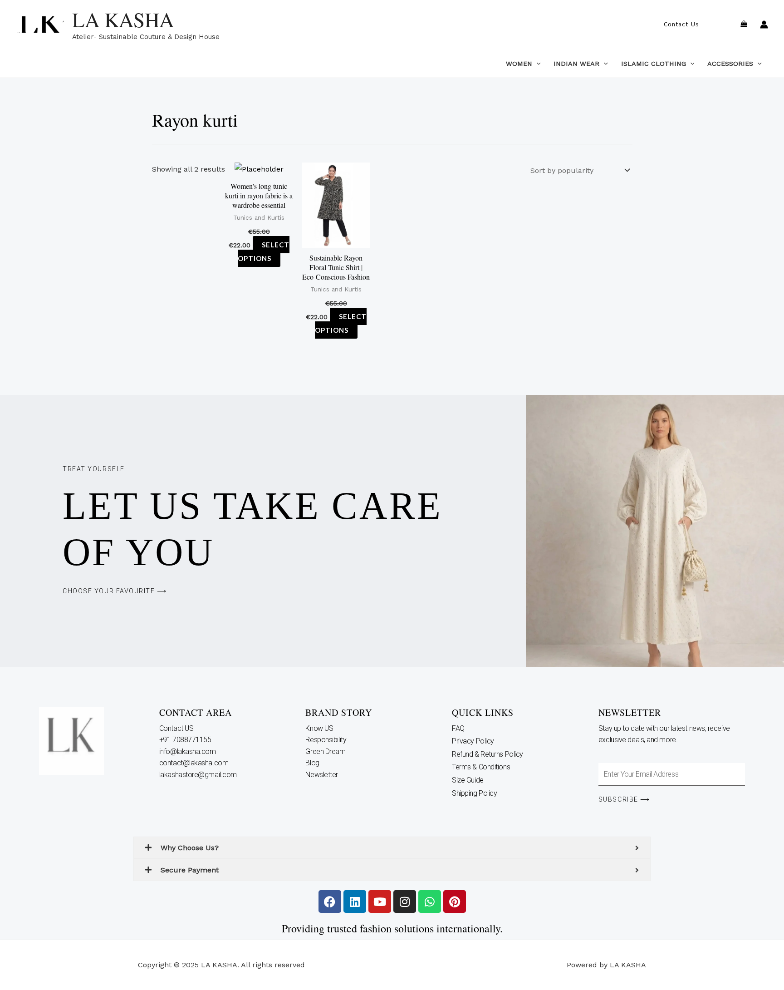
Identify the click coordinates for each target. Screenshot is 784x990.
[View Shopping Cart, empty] (743, 25)
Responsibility (326, 820)
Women (519, 63)
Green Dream (326, 831)
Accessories (730, 63)
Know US (319, 808)
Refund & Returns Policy (487, 834)
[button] (681, 24)
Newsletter (322, 854)
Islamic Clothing (653, 63)
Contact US (177, 808)
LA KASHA (123, 19)
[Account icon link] (764, 24)
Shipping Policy (474, 873)
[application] (536, 63)
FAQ (458, 808)
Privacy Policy (473, 821)
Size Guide (468, 860)
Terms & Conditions (481, 847)
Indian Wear (576, 63)
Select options (208, 381)
